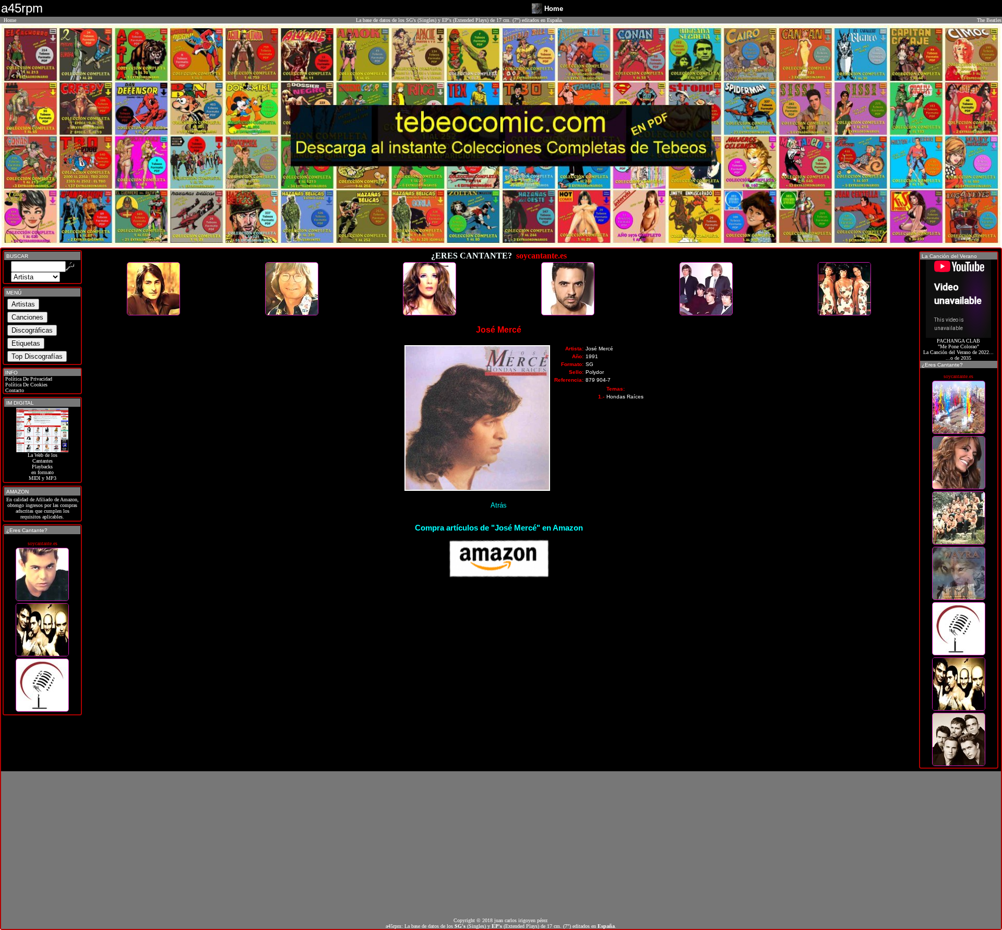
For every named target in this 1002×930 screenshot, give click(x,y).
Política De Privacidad (28, 379)
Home (10, 20)
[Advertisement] (501, 844)
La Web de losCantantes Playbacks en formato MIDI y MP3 (42, 466)
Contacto (14, 390)
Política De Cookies (25, 384)
